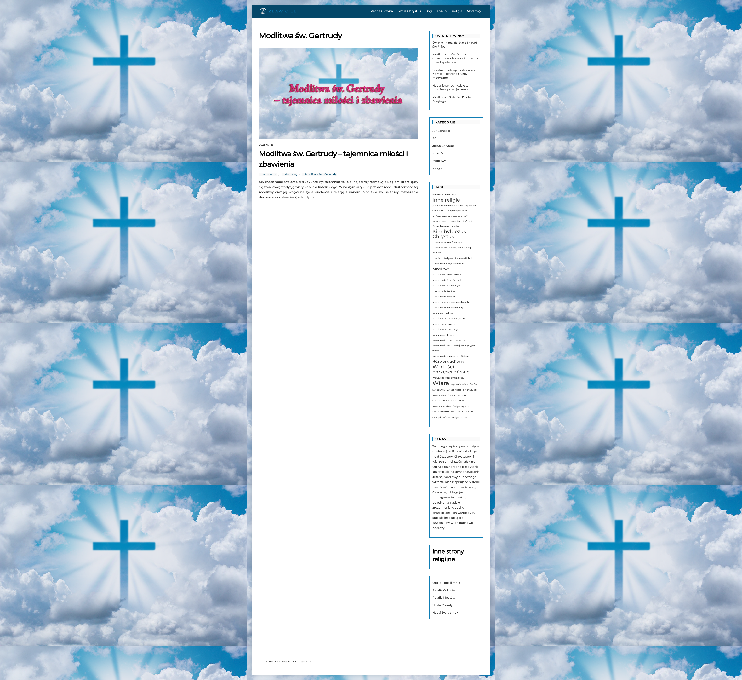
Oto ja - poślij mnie (446, 583)
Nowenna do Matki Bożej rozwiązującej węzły (453, 348)
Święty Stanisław (441, 406)
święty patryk (459, 417)
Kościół (441, 11)
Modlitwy (474, 11)
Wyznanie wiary (459, 384)
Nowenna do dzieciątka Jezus (448, 340)
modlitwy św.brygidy (444, 335)
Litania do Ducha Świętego (447, 242)
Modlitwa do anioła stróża (446, 274)
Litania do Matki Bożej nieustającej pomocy (451, 250)
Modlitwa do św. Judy (444, 291)
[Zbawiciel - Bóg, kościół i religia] (278, 13)
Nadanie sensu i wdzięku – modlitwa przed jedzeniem (451, 87)
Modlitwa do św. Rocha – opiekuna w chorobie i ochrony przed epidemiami (455, 58)
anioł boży (437, 194)
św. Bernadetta (440, 412)
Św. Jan (474, 384)
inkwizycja (450, 194)
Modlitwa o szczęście (444, 296)
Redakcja (269, 174)
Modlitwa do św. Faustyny (446, 285)
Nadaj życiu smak (445, 612)
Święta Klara (439, 395)
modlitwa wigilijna (442, 313)
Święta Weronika (457, 395)
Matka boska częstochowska (448, 263)
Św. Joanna (438, 390)
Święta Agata (454, 390)
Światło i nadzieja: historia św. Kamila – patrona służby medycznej (453, 74)
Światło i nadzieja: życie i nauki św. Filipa (454, 44)
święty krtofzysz (441, 417)
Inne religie (446, 199)
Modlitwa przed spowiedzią (447, 307)
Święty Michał (456, 401)
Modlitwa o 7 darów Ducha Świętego (452, 99)
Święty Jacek (439, 401)
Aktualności (441, 131)
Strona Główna (381, 11)
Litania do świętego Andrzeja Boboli (452, 258)
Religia (457, 11)
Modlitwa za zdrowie (443, 324)
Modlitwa (441, 269)
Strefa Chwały (442, 605)
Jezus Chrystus (409, 11)
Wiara (440, 383)
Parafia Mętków (443, 597)
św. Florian (468, 412)
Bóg (428, 11)
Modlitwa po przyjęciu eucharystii (450, 302)
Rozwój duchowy (448, 361)
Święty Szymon (461, 406)
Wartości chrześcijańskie (451, 369)
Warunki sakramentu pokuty (448, 378)
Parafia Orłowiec (444, 590)
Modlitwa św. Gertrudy (321, 174)
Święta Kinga (470, 390)
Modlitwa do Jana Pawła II (446, 280)
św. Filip (455, 412)
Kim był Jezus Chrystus (449, 234)
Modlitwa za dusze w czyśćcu (448, 318)
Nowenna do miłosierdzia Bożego (450, 356)
